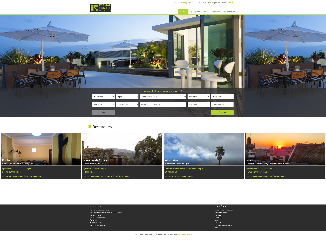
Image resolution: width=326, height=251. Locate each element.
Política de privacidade (222, 222)
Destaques (230, 12)
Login (216, 220)
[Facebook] (233, 3)
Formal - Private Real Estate (224, 210)
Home (184, 12)
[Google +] (230, 3)
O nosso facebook (221, 212)
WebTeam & (182, 234)
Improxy (189, 234)
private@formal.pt (99, 225)
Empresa (196, 12)
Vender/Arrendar (213, 12)
